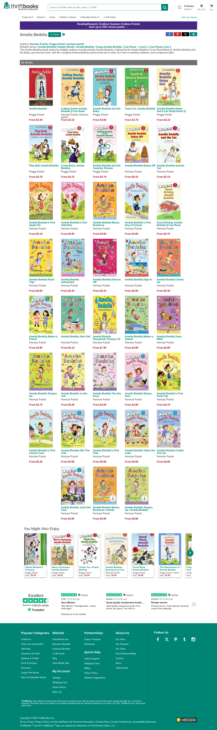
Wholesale (89, 644)
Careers (120, 658)
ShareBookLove (60, 639)
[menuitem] (189, 6)
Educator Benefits (61, 644)
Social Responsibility (126, 653)
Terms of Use (26, 721)
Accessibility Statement (144, 721)
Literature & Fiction (30, 653)
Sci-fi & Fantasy (29, 663)
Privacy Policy (42, 721)
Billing (87, 668)
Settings (56, 677)
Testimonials (122, 668)
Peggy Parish (57, 44)
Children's (26, 639)
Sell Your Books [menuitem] (189, 17)
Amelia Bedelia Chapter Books (56, 47)
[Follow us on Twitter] (167, 639)
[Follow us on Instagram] (193, 639)
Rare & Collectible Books (33, 677)
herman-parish (75, 44)
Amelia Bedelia (85, 47)
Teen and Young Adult (32, 644)
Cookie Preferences (121, 721)
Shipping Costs (91, 663)
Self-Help (25, 648)
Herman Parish (39, 44)
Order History (59, 687)
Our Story (120, 639)
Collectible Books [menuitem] (88, 17)
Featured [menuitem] (26, 17)
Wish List (56, 692)
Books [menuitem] (40, 17)
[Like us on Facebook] (158, 639)
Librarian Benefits (61, 648)
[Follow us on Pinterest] (176, 639)
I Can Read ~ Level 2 (135, 47)
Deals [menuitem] (52, 17)
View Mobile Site (60, 663)
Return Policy (91, 673)
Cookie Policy (102, 721)
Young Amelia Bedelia (108, 47)
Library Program (92, 639)
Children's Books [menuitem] (67, 17)
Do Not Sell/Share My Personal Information (72, 721)
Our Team (121, 648)
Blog (54, 658)
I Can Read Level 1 (160, 47)
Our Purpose (122, 644)
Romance (26, 668)
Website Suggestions (94, 677)
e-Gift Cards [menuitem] (110, 17)
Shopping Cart (59, 682)
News (118, 663)
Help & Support (92, 658)
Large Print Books (30, 672)
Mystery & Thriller (30, 658)
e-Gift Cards (58, 653)
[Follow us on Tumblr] (184, 639)
